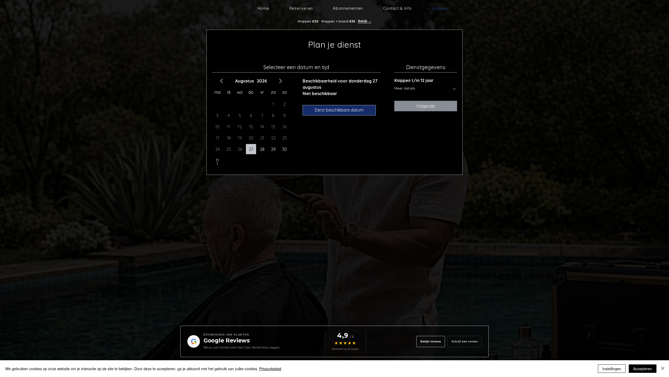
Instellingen (611, 368)
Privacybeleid (270, 368)
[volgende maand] (280, 81)
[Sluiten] (663, 368)
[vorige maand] (221, 81)
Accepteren (642, 368)
